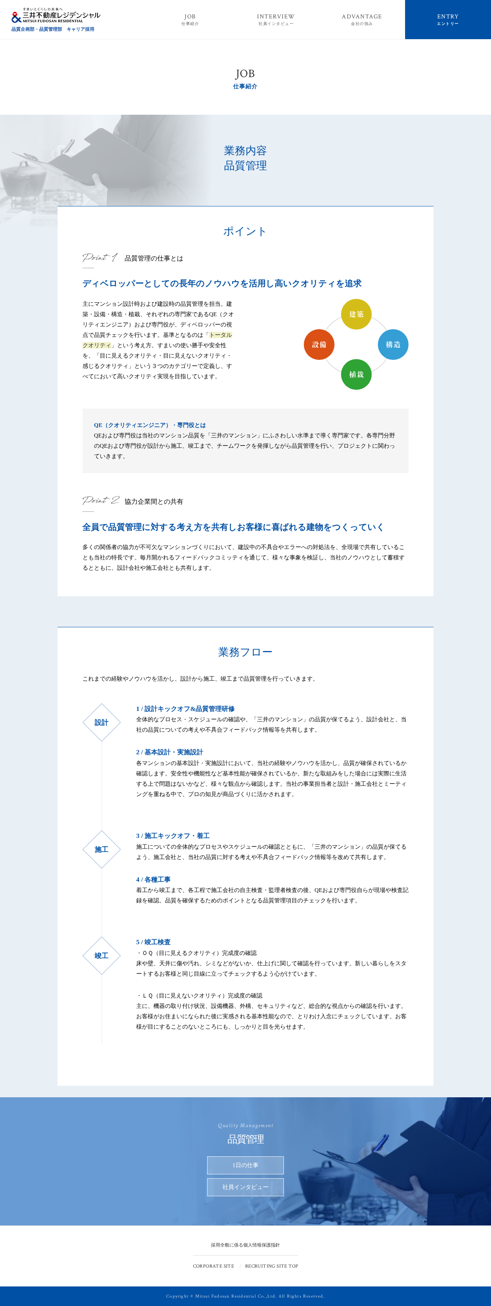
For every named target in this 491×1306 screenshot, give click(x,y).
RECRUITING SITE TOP (271, 1266)
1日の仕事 (245, 1165)
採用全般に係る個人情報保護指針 (245, 1245)
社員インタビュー (245, 1187)
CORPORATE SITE (213, 1266)
